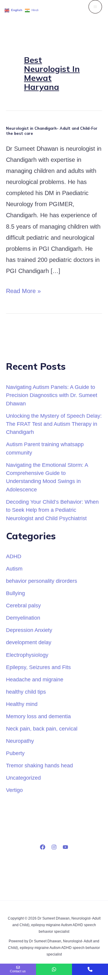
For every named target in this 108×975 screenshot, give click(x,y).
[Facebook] (42, 847)
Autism (14, 568)
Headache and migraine (34, 679)
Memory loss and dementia (38, 716)
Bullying (15, 593)
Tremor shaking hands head (39, 765)
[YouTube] (65, 847)
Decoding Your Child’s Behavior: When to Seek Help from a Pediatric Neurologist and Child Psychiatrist (52, 510)
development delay (28, 642)
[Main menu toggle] (95, 6)
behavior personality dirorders (41, 581)
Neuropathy (20, 741)
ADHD (13, 556)
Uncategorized (23, 778)
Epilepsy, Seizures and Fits (38, 667)
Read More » (23, 290)
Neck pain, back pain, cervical (41, 728)
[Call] (90, 969)
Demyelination (23, 618)
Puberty (15, 753)
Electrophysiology (27, 655)
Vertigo (14, 790)
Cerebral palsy (23, 605)
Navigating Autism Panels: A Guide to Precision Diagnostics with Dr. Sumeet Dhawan (51, 395)
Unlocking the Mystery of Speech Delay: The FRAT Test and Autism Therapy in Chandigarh (54, 424)
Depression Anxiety (29, 630)
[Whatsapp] (54, 969)
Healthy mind (22, 704)
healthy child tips (26, 692)
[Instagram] (54, 847)
